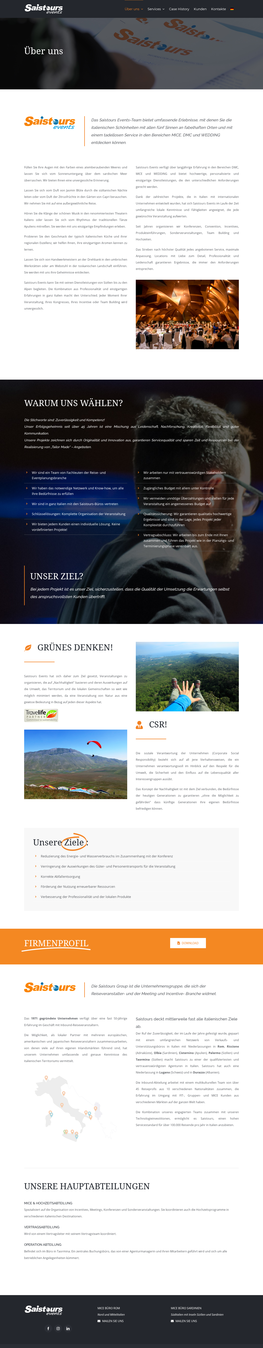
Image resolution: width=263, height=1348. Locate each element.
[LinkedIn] (68, 1328)
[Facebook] (48, 1328)
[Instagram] (58, 1328)
